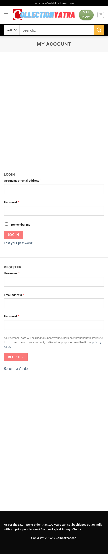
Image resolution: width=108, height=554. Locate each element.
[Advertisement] (54, 108)
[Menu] (6, 14)
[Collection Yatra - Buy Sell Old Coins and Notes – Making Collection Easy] (44, 15)
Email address (20, 295)
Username (18, 273)
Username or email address (28, 180)
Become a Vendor (16, 368)
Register (16, 357)
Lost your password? (18, 243)
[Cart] (100, 15)
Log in (13, 235)
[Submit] (99, 30)
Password (17, 202)
